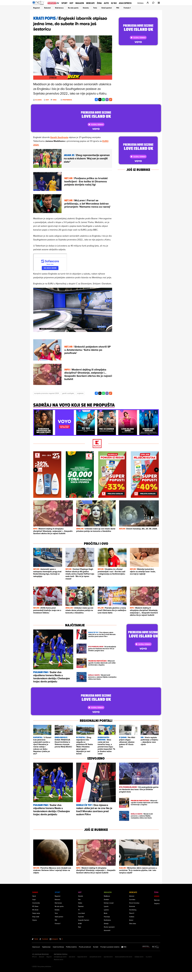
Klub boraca (59, 8)
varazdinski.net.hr (95, 957)
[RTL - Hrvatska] (146, 947)
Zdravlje (106, 923)
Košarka (86, 8)
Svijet (34, 899)
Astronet (131, 896)
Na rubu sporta (73, 8)
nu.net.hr (149, 957)
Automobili (107, 930)
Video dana (132, 923)
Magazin (79, 3)
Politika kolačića (71, 947)
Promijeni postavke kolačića (109, 947)
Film (79, 899)
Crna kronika (36, 903)
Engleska (80, 393)
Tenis (95, 8)
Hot (71, 3)
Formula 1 (127, 8)
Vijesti (34, 896)
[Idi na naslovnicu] (39, 5)
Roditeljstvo (107, 920)
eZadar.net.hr (139, 957)
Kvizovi (131, 920)
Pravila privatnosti (85, 947)
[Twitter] (99, 99)
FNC (117, 8)
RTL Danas (35, 906)
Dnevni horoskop (134, 903)
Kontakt (95, 947)
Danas (35, 892)
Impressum (36, 947)
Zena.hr (41, 957)
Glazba (80, 903)
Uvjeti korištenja (58, 947)
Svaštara (131, 917)
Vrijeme (34, 920)
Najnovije (157, 900)
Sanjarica (156, 903)
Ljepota (106, 906)
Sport (64, 3)
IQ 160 (114, 3)
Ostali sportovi (106, 8)
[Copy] (110, 99)
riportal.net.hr (108, 957)
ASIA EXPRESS (125, 3)
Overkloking (132, 910)
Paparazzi (81, 906)
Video (156, 896)
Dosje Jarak (35, 917)
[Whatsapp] (103, 99)
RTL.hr (34, 957)
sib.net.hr (72, 957)
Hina (54, 100)
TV (79, 910)
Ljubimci (106, 910)
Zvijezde (80, 896)
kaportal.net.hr (82, 957)
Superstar (81, 917)
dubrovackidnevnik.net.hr (123, 957)
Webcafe (90, 3)
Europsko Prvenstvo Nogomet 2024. (46, 393)
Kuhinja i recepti (109, 903)
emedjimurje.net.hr (60, 957)
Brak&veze (107, 896)
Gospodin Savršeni (83, 920)
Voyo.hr (49, 957)
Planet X (131, 913)
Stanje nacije (36, 913)
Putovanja (107, 917)
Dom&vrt (106, 899)
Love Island (81, 913)
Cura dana (132, 899)
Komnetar (132, 906)
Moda (105, 913)
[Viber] (107, 99)
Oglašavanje (46, 947)
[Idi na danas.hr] (53, 3)
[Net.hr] (155, 947)
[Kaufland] (96, 443)
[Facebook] (96, 99)
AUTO (106, 3)
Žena (99, 3)
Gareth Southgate (59, 137)
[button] (36, 412)
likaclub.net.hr (58, 959)
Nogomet (36, 8)
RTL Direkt (35, 910)
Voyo (79, 927)
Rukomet (47, 8)
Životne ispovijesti (109, 927)
